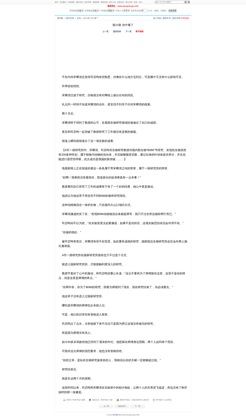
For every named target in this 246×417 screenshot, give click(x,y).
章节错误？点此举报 (163, 400)
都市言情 (79, 2)
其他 (135, 2)
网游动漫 (104, 2)
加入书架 (157, 18)
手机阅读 (185, 18)
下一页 (129, 31)
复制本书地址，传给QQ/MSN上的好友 (134, 400)
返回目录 (117, 31)
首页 (56, 2)
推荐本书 (167, 18)
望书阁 (60, 18)
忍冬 (79, 18)
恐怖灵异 (120, 2)
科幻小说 (112, 2)
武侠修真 (71, 2)
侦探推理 (96, 2)
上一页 (105, 31)
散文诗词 (129, 2)
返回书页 (176, 18)
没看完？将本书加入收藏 (75, 400)
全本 (140, 2)
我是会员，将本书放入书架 (102, 400)
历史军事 (87, 2)
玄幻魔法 (63, 2)
